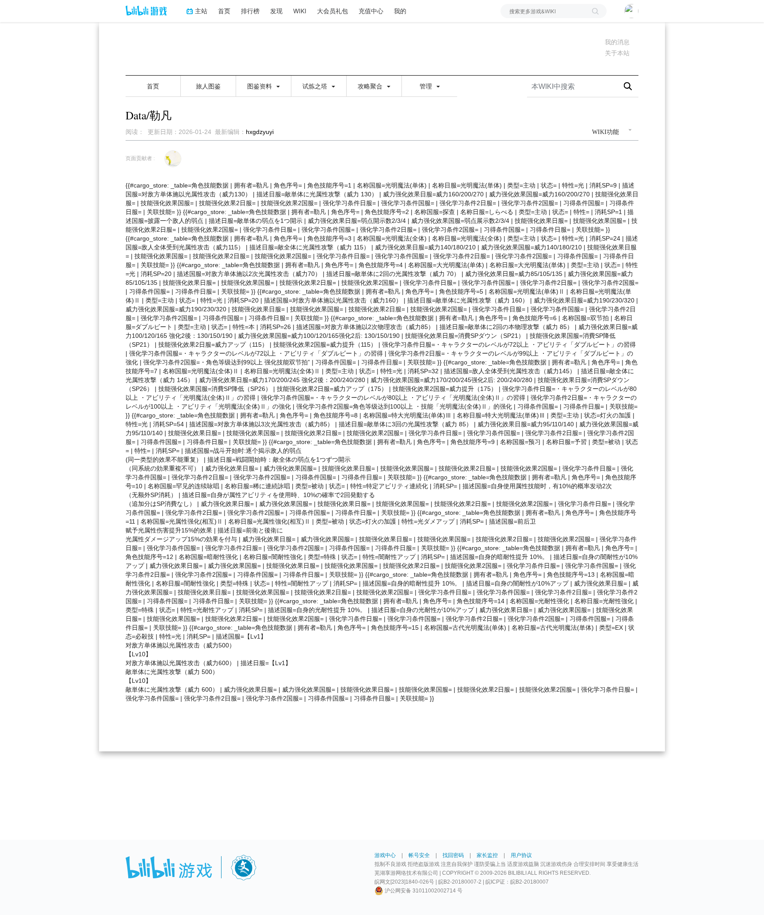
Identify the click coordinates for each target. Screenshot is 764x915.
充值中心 (371, 11)
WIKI (299, 11)
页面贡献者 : (140, 158)
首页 (224, 11)
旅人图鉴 (208, 86)
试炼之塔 (315, 86)
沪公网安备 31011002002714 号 (422, 891)
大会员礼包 (332, 11)
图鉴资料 (260, 86)
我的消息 (617, 42)
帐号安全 (419, 855)
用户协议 (521, 855)
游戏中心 (385, 855)
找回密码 (453, 855)
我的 (400, 11)
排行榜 (250, 11)
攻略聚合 (371, 86)
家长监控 (487, 855)
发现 (276, 11)
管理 (427, 86)
